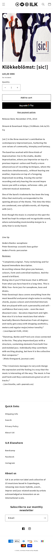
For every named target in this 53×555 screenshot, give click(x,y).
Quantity (6, 82)
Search (8, 420)
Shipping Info (11, 414)
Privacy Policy (11, 426)
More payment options (26, 112)
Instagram (10, 463)
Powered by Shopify (32, 550)
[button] (3, 4)
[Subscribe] (45, 518)
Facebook (9, 456)
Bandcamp (10, 450)
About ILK (10, 432)
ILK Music (23, 550)
